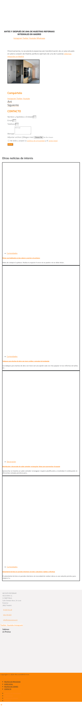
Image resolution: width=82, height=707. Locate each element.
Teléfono (11, 124)
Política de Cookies (11, 687)
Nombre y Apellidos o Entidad (20, 117)
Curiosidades (12, 253)
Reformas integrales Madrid (15, 677)
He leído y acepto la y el (34, 141)
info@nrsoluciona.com (10, 620)
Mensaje (11, 134)
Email (10, 120)
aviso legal (53, 141)
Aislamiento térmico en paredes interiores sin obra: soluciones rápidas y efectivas (28, 572)
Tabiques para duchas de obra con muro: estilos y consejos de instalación (25, 361)
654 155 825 (7, 615)
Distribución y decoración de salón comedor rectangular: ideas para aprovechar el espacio (31, 466)
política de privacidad (36, 141)
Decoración (11, 462)
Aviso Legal (8, 684)
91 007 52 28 (7, 610)
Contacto (7, 689)
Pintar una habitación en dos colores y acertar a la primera (21, 258)
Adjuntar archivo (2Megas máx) (20, 137)
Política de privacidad (12, 682)
